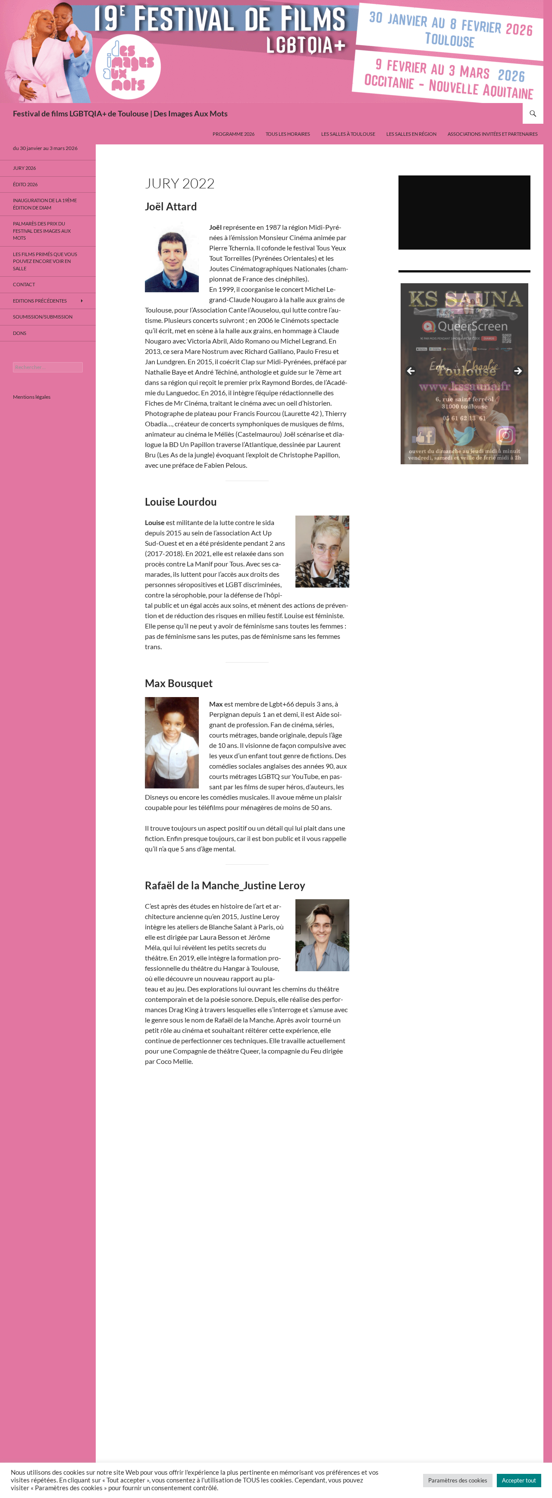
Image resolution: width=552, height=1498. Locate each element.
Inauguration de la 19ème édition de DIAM (45, 203)
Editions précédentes (40, 300)
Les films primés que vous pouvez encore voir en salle (45, 261)
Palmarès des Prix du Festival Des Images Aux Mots (42, 231)
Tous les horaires (288, 134)
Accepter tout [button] (519, 1480)
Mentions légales (31, 397)
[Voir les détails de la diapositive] (464, 373)
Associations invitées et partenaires (493, 134)
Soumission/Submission (42, 316)
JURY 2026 (24, 168)
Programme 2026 (233, 134)
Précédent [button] (411, 371)
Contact (24, 284)
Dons (19, 333)
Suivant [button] (517, 371)
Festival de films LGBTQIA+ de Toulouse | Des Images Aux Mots (120, 113)
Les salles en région (411, 134)
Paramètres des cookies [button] (457, 1480)
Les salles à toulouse (348, 134)
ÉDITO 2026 (25, 184)
